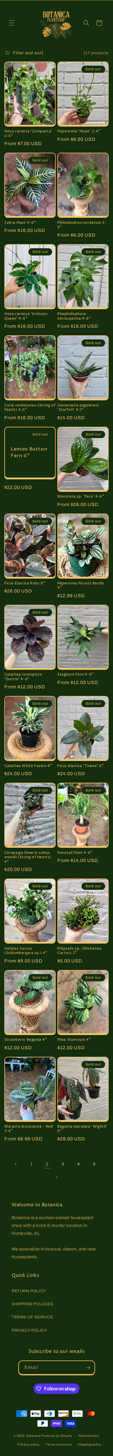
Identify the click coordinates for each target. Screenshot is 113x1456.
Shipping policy (89, 1444)
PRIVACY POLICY (29, 1330)
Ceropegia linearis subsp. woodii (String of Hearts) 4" (27, 857)
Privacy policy (28, 1444)
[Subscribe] (88, 1367)
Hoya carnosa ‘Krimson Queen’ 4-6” (26, 316)
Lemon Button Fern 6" (29, 452)
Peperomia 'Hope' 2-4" (79, 131)
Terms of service (58, 1444)
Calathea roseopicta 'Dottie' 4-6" (23, 676)
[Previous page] (16, 1164)
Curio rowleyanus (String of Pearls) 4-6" (29, 407)
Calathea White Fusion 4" (28, 766)
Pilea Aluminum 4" (74, 1040)
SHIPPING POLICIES (32, 1304)
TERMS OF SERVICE (32, 1317)
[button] (11, 23)
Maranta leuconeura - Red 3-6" (28, 1128)
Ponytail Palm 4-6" (74, 853)
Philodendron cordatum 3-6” (81, 225)
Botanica (33, 1435)
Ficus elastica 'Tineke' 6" (80, 766)
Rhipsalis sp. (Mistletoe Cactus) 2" (79, 950)
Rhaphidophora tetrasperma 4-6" (74, 316)
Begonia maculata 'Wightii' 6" (82, 1128)
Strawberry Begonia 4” (25, 1040)
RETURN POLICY (29, 1291)
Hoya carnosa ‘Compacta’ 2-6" (28, 133)
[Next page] (56, 1177)
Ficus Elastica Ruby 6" (24, 583)
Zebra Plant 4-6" (20, 223)
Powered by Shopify (56, 1435)
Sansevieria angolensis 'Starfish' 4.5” (78, 407)
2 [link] (47, 1164)
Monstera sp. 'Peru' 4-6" (80, 496)
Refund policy (89, 1435)
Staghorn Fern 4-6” (75, 674)
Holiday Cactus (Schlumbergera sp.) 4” (25, 950)
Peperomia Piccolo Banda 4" (80, 585)
